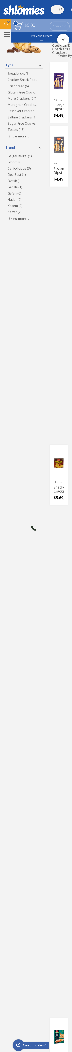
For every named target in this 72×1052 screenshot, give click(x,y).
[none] (59, 92)
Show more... (19, 136)
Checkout (60, 26)
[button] (24, 65)
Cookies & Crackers (61, 47)
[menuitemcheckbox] (24, 73)
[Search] (60, 9)
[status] (19, 26)
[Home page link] (24, 9)
